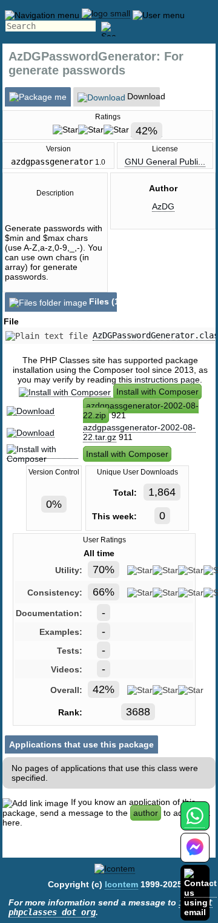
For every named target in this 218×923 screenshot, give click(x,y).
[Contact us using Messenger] (195, 855)
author (145, 813)
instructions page (167, 379)
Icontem (121, 884)
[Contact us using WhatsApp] (195, 823)
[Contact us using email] (200, 892)
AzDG (163, 206)
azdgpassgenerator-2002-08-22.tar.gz (139, 432)
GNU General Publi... (165, 161)
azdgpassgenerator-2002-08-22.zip (141, 410)
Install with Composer (157, 391)
